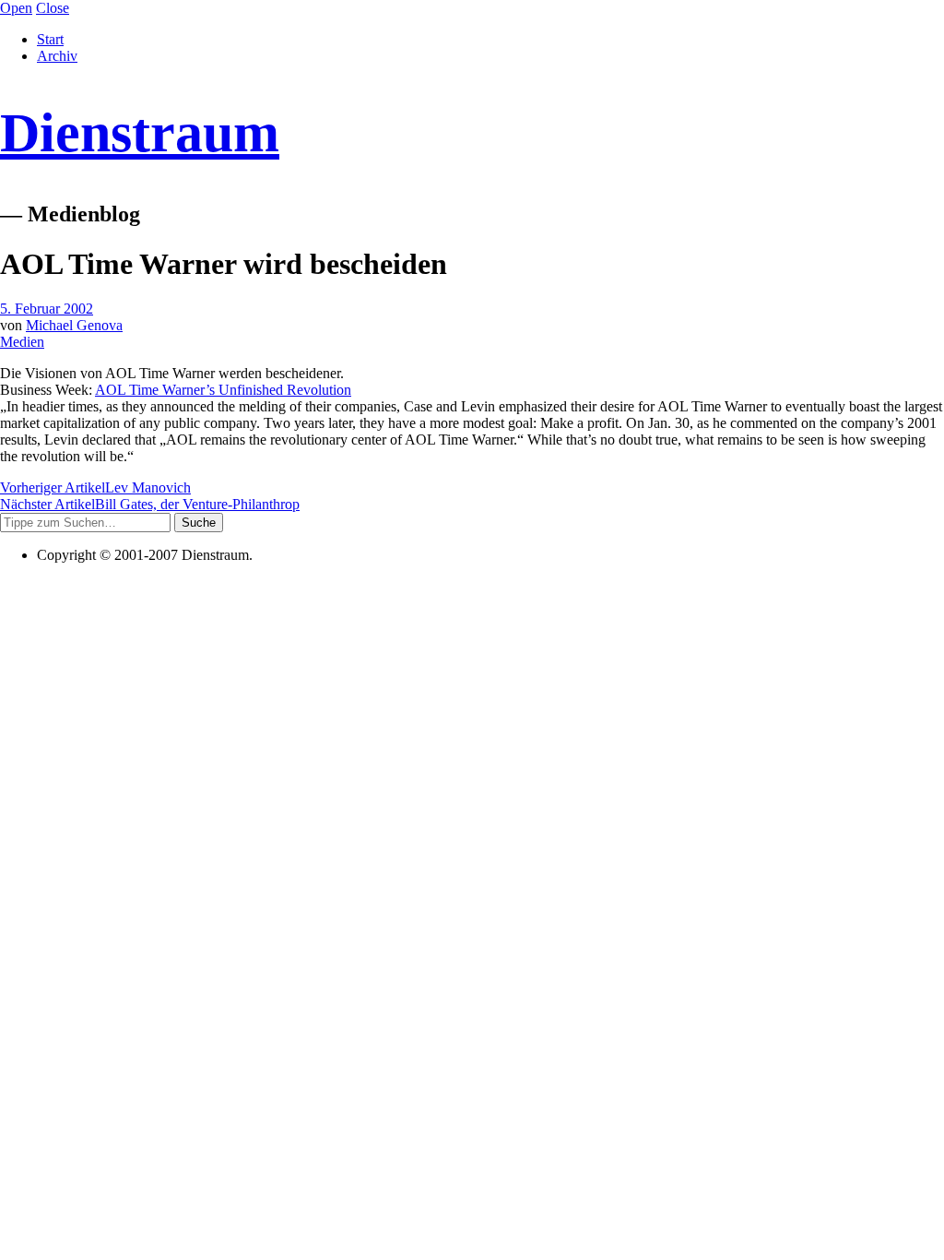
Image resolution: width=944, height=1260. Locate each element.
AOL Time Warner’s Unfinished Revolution (223, 390)
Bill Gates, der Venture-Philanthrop (150, 504)
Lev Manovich (95, 487)
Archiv (57, 56)
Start (50, 39)
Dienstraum (139, 132)
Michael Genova (74, 325)
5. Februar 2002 (46, 308)
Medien (22, 342)
